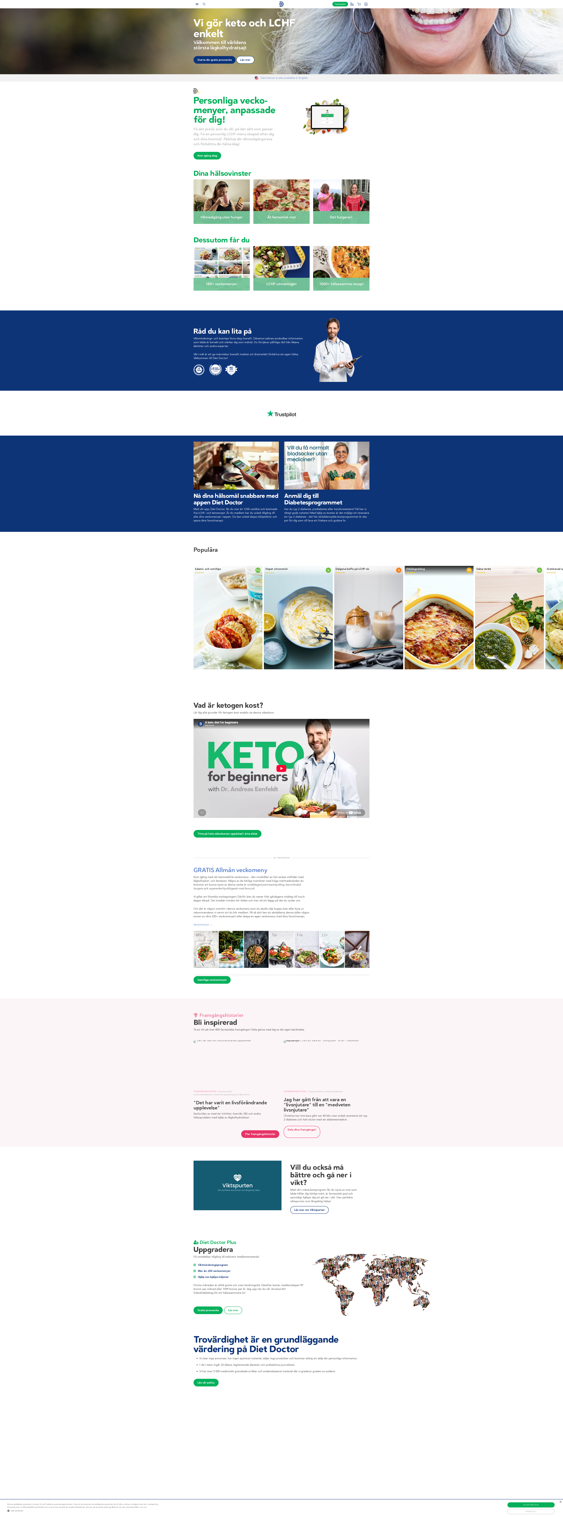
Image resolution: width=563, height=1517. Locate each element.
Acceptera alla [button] (531, 1505)
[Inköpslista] (359, 4)
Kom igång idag (207, 155)
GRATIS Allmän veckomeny (230, 870)
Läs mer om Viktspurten (309, 1210)
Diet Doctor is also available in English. (284, 78)
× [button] (560, 1502)
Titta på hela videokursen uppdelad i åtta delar (227, 834)
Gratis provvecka (208, 1310)
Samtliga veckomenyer (212, 980)
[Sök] (204, 4)
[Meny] (197, 4)
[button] (83, 1510)
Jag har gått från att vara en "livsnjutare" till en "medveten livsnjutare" (317, 1104)
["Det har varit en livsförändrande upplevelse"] (236, 1041)
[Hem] (281, 4)
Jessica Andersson (334, 1091)
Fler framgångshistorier (260, 1134)
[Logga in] (366, 4)
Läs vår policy (206, 1382)
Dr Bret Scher (243, 1094)
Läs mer (245, 60)
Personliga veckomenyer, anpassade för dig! (234, 110)
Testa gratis (340, 4)
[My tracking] (352, 4)
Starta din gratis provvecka (214, 60)
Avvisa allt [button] (531, 1511)
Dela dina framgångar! (302, 1129)
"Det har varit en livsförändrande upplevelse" (230, 1105)
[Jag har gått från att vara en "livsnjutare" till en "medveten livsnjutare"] (326, 1041)
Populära (206, 550)
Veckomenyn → (203, 924)
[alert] (281, 1508)
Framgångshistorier (221, 1015)
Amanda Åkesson (204, 1094)
